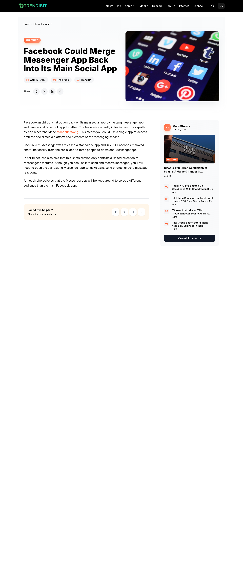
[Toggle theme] (221, 6)
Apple (128, 6)
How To (170, 6)
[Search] (212, 6)
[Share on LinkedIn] (52, 91)
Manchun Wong (67, 132)
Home (27, 24)
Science (198, 6)
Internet (184, 6)
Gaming (157, 6)
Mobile (144, 6)
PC (119, 6)
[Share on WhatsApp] (60, 91)
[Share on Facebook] (36, 91)
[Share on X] (44, 91)
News (109, 6)
